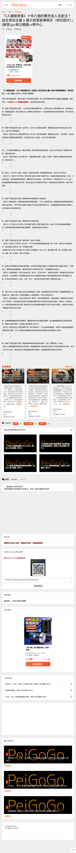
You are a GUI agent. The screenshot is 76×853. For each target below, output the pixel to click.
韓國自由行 (6, 371)
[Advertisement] (38, 720)
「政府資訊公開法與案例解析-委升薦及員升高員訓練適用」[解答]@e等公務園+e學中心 (55, 446)
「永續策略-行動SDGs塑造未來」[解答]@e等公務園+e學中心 (32, 811)
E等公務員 (18, 12)
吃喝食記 (6, 366)
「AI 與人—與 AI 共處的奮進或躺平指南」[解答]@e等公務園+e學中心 (36, 786)
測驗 (9, 12)
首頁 (3, 12)
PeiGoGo (19, 5)
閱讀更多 (34, 406)
